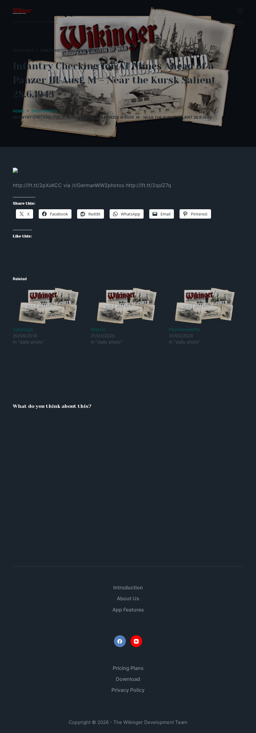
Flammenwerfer (184, 329)
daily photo (53, 50)
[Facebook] (120, 641)
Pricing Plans (128, 668)
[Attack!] (127, 306)
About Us (128, 598)
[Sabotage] (49, 306)
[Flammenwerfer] (205, 306)
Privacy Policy (128, 690)
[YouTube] (136, 641)
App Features (128, 610)
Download (128, 679)
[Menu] (240, 11)
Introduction (128, 587)
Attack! (98, 329)
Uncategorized (84, 50)
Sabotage (23, 329)
